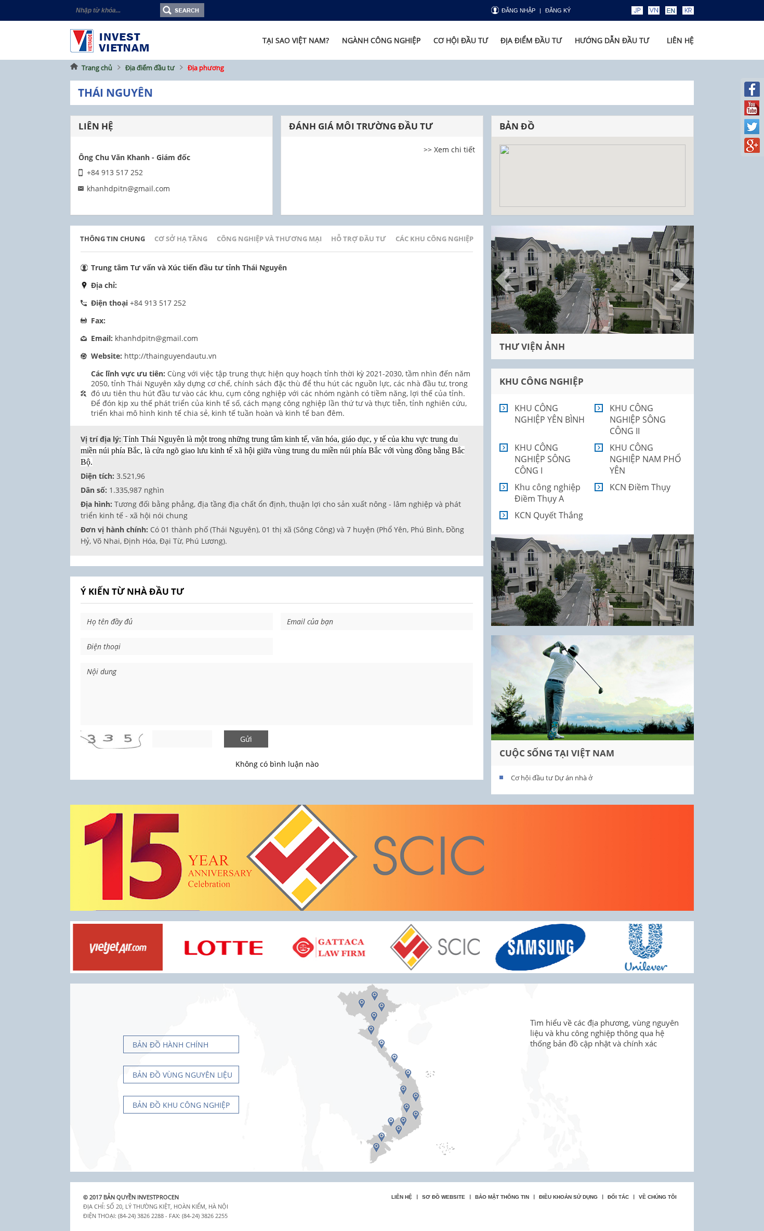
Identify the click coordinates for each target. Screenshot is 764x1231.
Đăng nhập (518, 10)
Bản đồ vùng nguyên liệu (182, 1075)
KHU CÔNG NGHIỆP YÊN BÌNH (550, 413)
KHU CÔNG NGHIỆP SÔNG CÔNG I (543, 459)
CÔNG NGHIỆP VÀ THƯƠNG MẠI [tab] (269, 238)
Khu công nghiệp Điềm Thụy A (548, 492)
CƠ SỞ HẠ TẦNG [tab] (180, 238)
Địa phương (206, 67)
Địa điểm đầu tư (150, 67)
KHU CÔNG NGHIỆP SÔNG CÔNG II (638, 419)
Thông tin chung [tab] (112, 238)
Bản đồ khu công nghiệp (181, 1105)
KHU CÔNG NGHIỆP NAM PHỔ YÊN (645, 459)
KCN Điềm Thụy (640, 487)
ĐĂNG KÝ (558, 10)
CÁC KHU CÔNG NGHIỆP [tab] (434, 238)
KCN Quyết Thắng (549, 515)
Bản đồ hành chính (170, 1045)
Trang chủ (97, 67)
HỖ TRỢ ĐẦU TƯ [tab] (358, 238)
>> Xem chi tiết (449, 149)
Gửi (246, 739)
